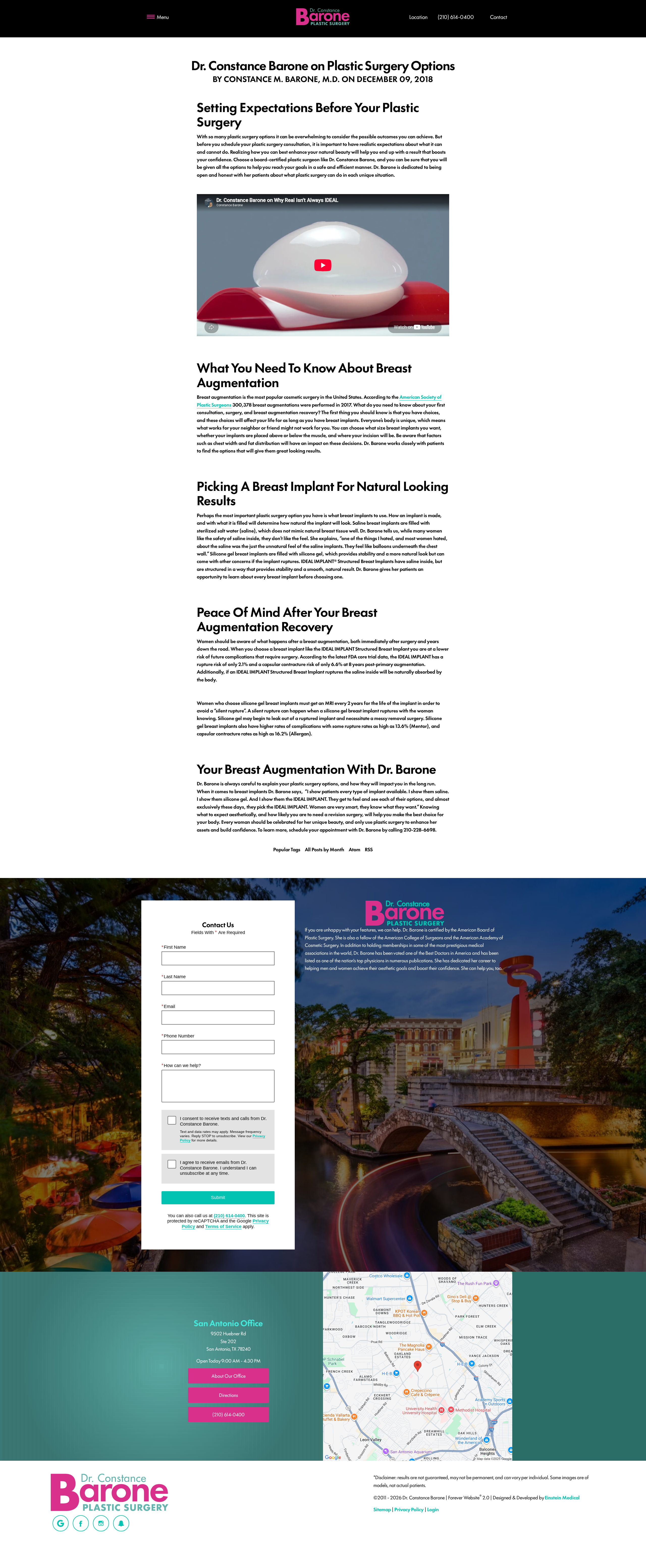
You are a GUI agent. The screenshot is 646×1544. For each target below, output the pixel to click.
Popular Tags (286, 849)
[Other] (60, 1523)
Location (418, 16)
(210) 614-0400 (229, 1215)
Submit (218, 1197)
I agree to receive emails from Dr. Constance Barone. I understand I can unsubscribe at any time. (218, 1168)
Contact (498, 16)
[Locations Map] (417, 1365)
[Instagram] (101, 1523)
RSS (369, 849)
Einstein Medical (562, 1497)
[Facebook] (81, 1523)
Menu (163, 16)
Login (433, 1509)
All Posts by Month (324, 849)
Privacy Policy (409, 1509)
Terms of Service (223, 1226)
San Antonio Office (228, 1322)
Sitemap (382, 1509)
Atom (354, 849)
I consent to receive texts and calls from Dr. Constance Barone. (223, 1129)
